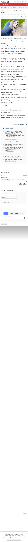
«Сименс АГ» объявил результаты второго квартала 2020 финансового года (13, 157)
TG (15, 1)
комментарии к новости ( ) (20, 124)
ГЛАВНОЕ (5, 4)
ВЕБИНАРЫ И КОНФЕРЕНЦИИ (17, 7)
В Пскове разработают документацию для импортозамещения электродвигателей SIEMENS (14, 135)
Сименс (13, 48)
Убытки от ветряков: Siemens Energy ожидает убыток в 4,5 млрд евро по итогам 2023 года (13, 132)
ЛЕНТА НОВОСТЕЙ (5, 7)
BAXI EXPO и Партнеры (10, 151)
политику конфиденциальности (18, 537)
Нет (24, 183)
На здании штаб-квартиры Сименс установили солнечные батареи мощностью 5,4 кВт (14, 148)
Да (20, 183)
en (26, 4)
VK (17, 1)
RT (20, 1)
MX (23, 1)
